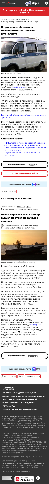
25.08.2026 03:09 (8, 207)
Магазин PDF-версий (26, 399)
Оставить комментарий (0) (24, 173)
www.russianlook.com (16, 73)
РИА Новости (18, 87)
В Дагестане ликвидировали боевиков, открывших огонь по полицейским (24, 144)
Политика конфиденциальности (16, 471)
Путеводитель (27, 403)
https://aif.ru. (34, 467)
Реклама (6, 393)
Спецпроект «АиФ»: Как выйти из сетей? (24, 11)
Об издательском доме (25, 393)
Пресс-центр (8, 399)
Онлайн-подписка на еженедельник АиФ (23, 396)
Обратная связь (10, 403)
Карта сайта (8, 406)
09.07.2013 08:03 (8, 19)
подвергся (35, 325)
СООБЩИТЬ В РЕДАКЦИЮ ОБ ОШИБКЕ (19, 409)
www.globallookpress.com (24, 262)
